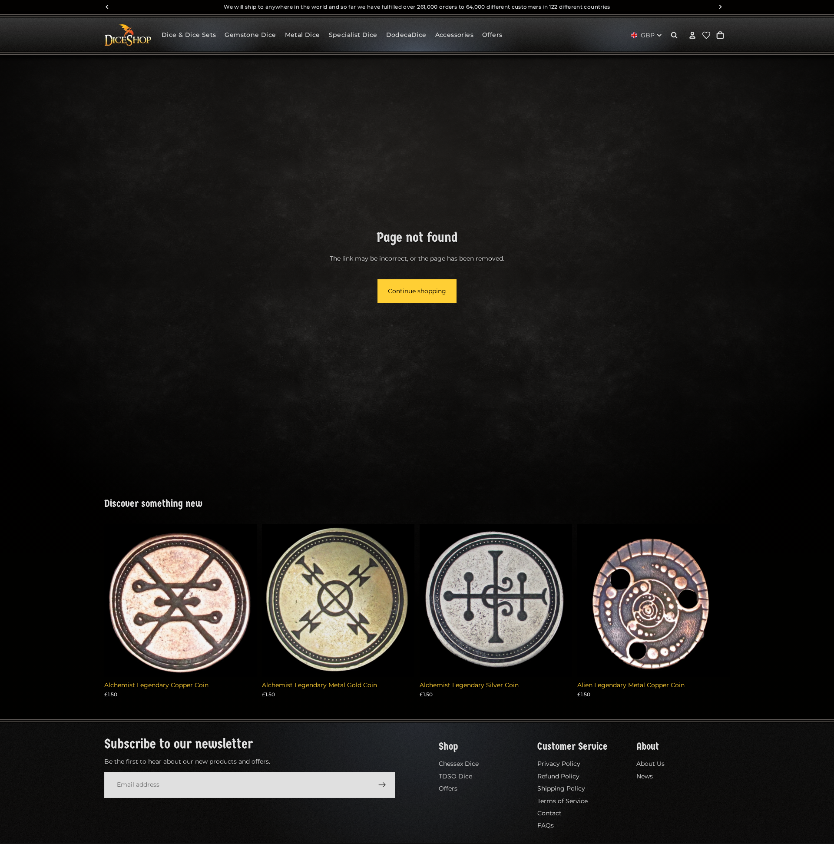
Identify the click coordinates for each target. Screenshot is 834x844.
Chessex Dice (459, 764)
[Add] (243, 663)
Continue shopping (417, 291)
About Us (650, 764)
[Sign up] (382, 784)
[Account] (692, 35)
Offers (448, 788)
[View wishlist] (706, 35)
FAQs (545, 825)
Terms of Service (562, 800)
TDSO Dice (455, 776)
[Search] (674, 35)
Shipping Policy (561, 788)
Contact (549, 813)
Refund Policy (558, 776)
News (644, 776)
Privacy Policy (558, 764)
